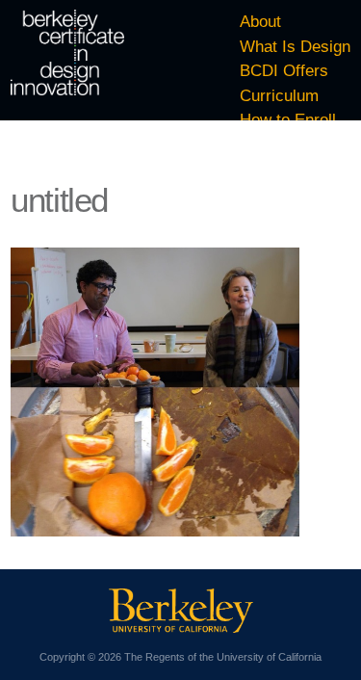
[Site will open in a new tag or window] (181, 627)
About (260, 22)
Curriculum (279, 96)
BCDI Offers (284, 71)
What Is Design (295, 47)
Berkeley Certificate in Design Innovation (67, 52)
